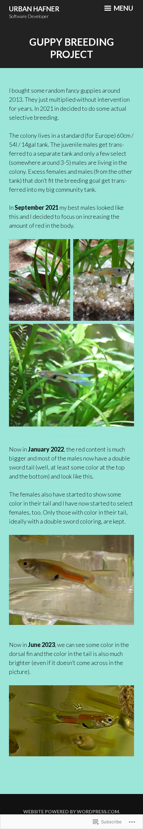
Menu (122, 8)
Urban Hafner (34, 9)
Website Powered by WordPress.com (71, 811)
